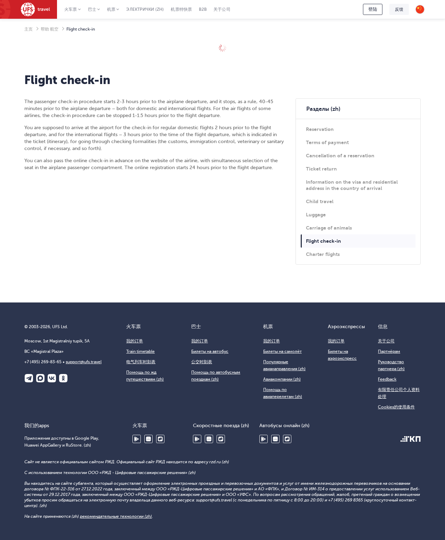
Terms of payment (327, 142)
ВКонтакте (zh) (51, 378)
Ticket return (321, 169)
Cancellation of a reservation (340, 155)
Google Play (136, 439)
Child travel (319, 201)
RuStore (160, 439)
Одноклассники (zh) (63, 378)
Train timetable (140, 351)
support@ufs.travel (84, 361)
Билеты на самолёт (282, 351)
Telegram (28, 378)
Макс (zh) (40, 378)
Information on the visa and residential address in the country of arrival (352, 185)
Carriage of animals (329, 228)
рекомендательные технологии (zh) (116, 516)
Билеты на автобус (209, 351)
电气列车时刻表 (140, 361)
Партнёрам (389, 351)
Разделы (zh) (323, 109)
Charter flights (323, 254)
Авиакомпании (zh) (282, 379)
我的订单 (134, 341)
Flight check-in (323, 241)
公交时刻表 (201, 361)
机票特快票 (181, 9)
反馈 (399, 9)
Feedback (387, 379)
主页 (28, 29)
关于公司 (221, 9)
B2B (203, 9)
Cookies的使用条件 (396, 407)
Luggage (316, 214)
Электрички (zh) (145, 9)
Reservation (320, 129)
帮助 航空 (49, 29)
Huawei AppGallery (148, 439)
